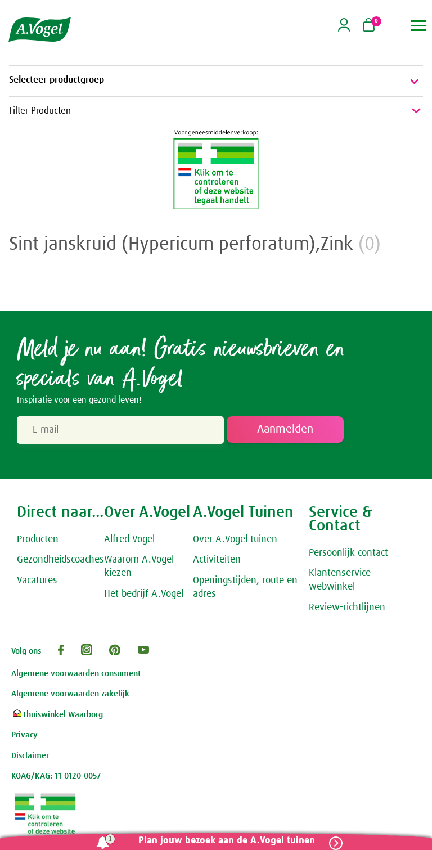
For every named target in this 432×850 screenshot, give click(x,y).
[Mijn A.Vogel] (344, 28)
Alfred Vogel (129, 539)
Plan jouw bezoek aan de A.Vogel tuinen (226, 840)
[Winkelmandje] (369, 26)
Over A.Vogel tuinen (235, 539)
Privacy (24, 735)
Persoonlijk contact (348, 553)
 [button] (419, 25)
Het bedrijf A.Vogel (143, 594)
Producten (37, 539)
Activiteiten (217, 560)
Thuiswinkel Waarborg (62, 714)
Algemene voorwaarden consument (76, 673)
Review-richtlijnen (347, 607)
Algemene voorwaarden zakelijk (70, 694)
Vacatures (37, 580)
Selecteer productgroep (56, 80)
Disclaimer (30, 756)
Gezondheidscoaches (60, 560)
